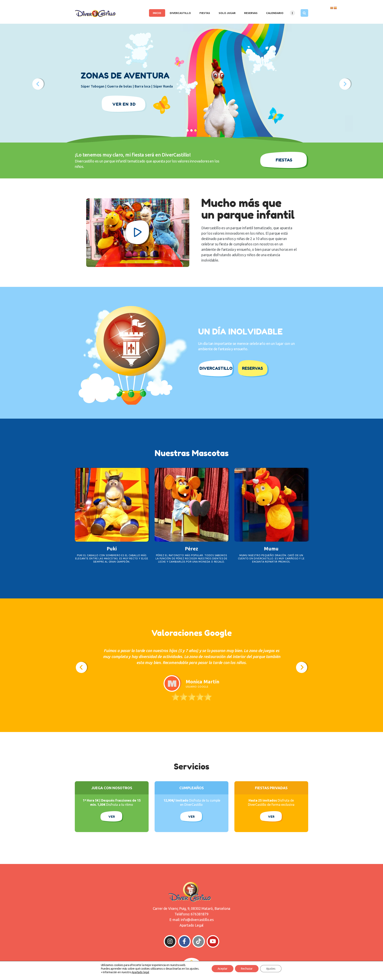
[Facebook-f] (184, 941)
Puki (112, 548)
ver (191, 816)
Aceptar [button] (222, 968)
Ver (111, 816)
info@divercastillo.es (197, 920)
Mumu (271, 548)
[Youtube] (213, 941)
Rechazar (247, 968)
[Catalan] (332, 8)
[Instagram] (170, 941)
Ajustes (270, 968)
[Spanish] (335, 8)
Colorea (112, 505)
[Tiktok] (198, 941)
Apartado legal (140, 972)
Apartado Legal (192, 925)
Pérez (191, 548)
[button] (81, 667)
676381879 (199, 914)
